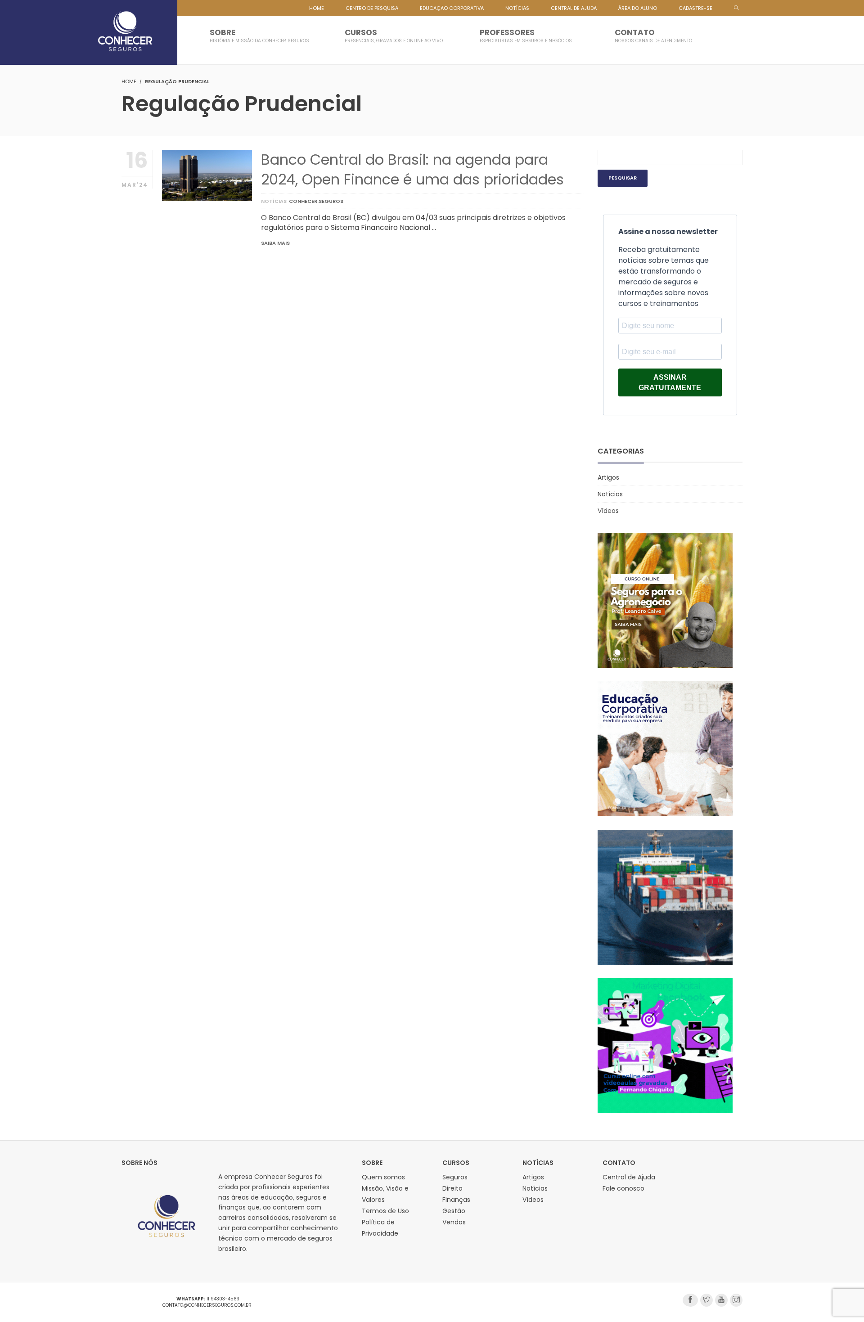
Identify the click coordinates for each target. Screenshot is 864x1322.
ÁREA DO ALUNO (637, 8)
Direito (452, 1188)
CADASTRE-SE (695, 8)
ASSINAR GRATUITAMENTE (670, 382)
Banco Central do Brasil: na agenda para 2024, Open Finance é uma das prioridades (412, 169)
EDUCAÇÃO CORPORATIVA (452, 8)
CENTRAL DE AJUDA (574, 8)
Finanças (456, 1199)
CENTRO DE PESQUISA (372, 8)
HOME (316, 8)
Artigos (608, 477)
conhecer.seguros (316, 201)
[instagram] (736, 1300)
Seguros (455, 1177)
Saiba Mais (275, 243)
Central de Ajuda (629, 1177)
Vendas (454, 1222)
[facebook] (690, 1300)
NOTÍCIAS (517, 8)
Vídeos (608, 510)
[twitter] (706, 1300)
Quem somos (383, 1177)
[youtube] (721, 1300)
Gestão (453, 1210)
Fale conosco (623, 1188)
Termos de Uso (385, 1210)
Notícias (274, 201)
